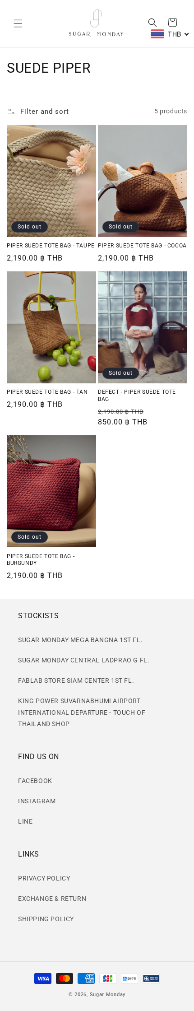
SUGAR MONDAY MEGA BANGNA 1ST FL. (80, 639)
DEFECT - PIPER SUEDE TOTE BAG (137, 395)
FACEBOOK (35, 780)
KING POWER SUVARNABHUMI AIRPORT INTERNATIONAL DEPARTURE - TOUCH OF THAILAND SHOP (81, 712)
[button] (18, 23)
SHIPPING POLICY (46, 918)
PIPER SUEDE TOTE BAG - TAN (47, 392)
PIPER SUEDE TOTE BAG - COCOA (142, 245)
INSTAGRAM (36, 801)
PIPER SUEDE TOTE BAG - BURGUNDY (40, 560)
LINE (25, 821)
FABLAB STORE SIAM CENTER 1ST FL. (76, 680)
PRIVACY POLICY (44, 878)
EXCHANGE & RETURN (52, 898)
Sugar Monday (107, 994)
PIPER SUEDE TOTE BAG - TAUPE (51, 245)
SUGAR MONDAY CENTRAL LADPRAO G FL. (83, 660)
